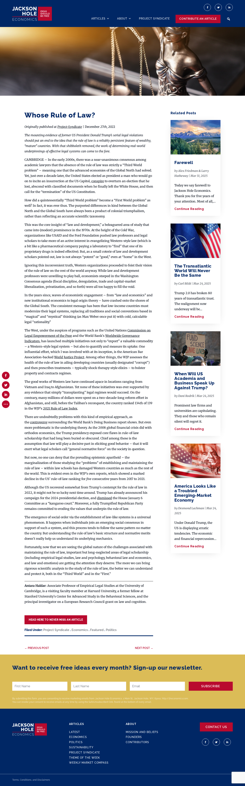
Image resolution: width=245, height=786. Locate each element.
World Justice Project (69, 357)
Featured (97, 630)
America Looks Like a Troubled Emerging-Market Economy (195, 493)
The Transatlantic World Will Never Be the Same (193, 271)
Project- (62, 127)
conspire (97, 181)
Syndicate (75, 127)
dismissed (104, 498)
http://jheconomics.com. (175, 698)
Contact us (216, 727)
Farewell (183, 162)
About (122, 18)
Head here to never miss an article (56, 619)
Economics (80, 630)
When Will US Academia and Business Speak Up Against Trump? (194, 380)
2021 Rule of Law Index (60, 408)
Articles (98, 18)
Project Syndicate (154, 18)
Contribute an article (198, 18)
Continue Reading (189, 209)
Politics (111, 630)
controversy (38, 422)
